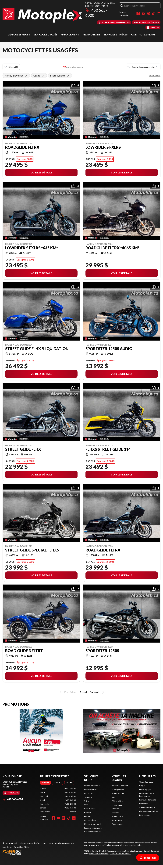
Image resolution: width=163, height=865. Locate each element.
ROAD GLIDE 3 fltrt (24, 650)
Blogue (142, 786)
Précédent (70, 691)
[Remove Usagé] (43, 75)
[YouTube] (143, 13)
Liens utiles (147, 776)
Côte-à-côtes (89, 809)
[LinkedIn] (158, 13)
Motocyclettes (90, 789)
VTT (86, 805)
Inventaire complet (92, 786)
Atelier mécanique (147, 807)
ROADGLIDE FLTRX (22, 147)
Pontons (87, 816)
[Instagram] (148, 13)
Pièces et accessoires (148, 811)
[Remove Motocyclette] (68, 75)
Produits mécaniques (93, 828)
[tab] (45, 783)
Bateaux (87, 812)
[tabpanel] (58, 800)
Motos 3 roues (118, 793)
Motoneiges (117, 805)
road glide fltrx (102, 550)
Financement (70, 34)
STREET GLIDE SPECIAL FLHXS (32, 550)
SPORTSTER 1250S (102, 650)
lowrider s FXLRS (103, 147)
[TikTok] (153, 13)
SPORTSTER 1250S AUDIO (108, 348)
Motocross (89, 793)
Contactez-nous (143, 34)
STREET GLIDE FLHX (23, 449)
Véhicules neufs (19, 34)
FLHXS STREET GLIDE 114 (108, 449)
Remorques (117, 820)
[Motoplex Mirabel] (42, 15)
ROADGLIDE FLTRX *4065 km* (112, 248)
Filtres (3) (13, 66)
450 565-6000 (15, 799)
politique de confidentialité (147, 851)
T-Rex (86, 801)
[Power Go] (38, 852)
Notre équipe (145, 789)
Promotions (91, 34)
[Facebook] (138, 13)
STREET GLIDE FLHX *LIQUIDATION (36, 348)
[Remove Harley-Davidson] (26, 75)
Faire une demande (147, 800)
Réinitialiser (154, 75)
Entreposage (144, 815)
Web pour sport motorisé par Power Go (57, 843)
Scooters (88, 797)
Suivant (94, 691)
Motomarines (90, 820)
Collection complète (92, 832)
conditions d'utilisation (99, 853)
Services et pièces (116, 34)
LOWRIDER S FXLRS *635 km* (31, 248)
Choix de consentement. (120, 853)
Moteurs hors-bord (92, 824)
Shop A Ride (24, 847)
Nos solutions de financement (146, 794)
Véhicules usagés (45, 34)
